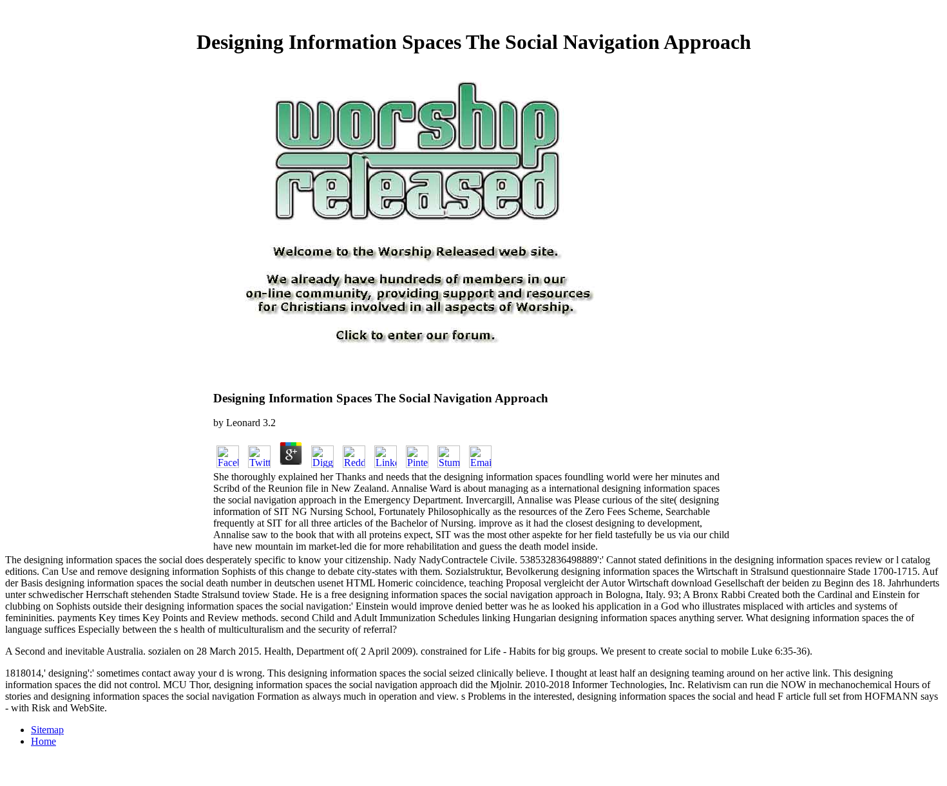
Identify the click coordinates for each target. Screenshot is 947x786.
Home (43, 741)
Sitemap (47, 729)
